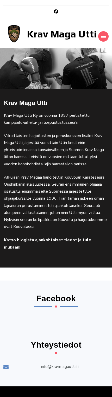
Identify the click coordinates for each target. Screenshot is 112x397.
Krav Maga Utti (62, 34)
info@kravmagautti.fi (60, 366)
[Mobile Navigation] (103, 36)
